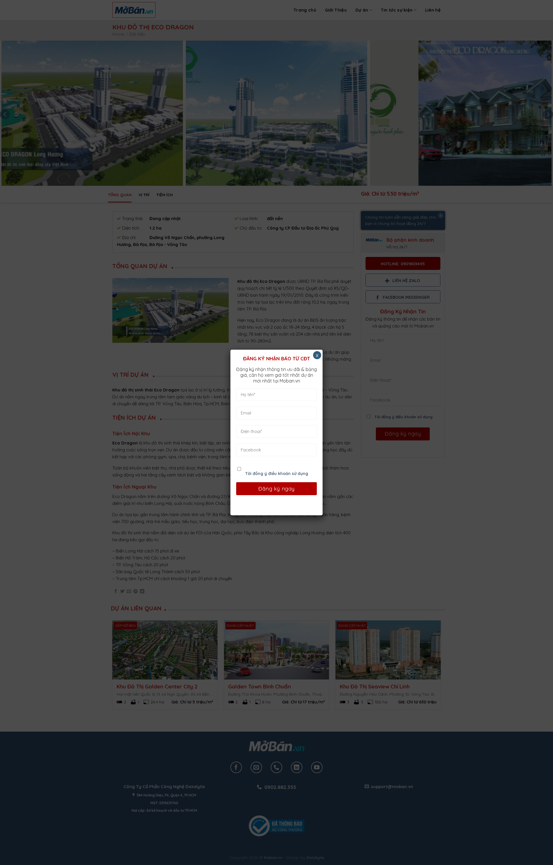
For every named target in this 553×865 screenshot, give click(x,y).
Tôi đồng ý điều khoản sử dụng (276, 473)
